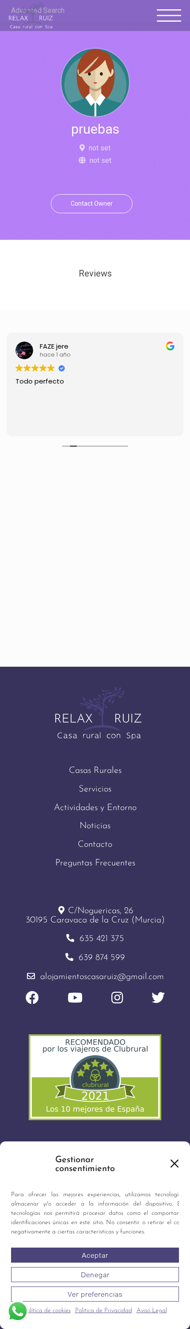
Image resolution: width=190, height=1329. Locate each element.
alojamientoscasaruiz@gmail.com (102, 976)
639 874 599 (102, 957)
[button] (174, 1163)
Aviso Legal (152, 1310)
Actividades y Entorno (95, 807)
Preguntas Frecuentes (95, 863)
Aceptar (95, 1255)
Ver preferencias (95, 1294)
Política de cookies (47, 1310)
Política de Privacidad (103, 1310)
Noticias (95, 826)
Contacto (95, 844)
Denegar (95, 1274)
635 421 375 (102, 938)
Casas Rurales (95, 770)
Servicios (95, 789)
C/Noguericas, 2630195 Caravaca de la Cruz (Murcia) (95, 915)
